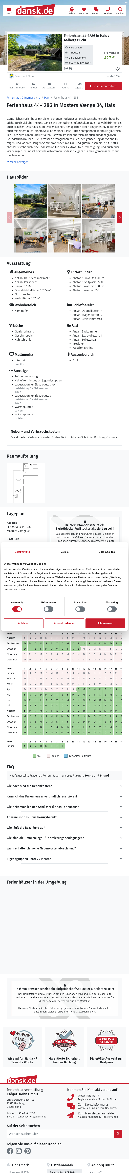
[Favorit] (118, 69)
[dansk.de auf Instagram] (18, 1151)
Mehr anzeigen (19, 162)
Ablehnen (23, 623)
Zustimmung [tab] (22, 551)
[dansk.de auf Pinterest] (27, 1151)
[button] (9, 10)
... (39, 97)
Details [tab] (64, 551)
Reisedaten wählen (105, 86)
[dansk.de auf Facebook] (10, 1151)
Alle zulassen (105, 623)
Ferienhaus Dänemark (21, 97)
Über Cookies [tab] (107, 551)
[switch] (48, 609)
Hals (47, 97)
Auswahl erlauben (64, 623)
